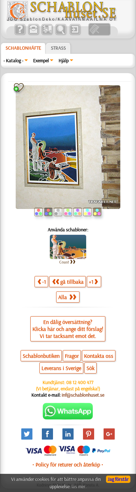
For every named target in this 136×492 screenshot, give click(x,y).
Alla (63, 297)
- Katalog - (13, 60)
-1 (44, 281)
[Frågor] (20, 34)
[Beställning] (47, 34)
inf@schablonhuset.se (83, 395)
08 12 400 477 (79, 382)
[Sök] (60, 34)
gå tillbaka (72, 281)
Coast (64, 262)
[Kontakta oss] (33, 34)
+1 (91, 281)
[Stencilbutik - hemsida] (61, 19)
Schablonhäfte (23, 48)
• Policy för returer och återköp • (67, 464)
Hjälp (64, 60)
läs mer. (78, 486)
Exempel (41, 60)
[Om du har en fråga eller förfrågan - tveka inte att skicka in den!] (68, 418)
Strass (58, 48)
